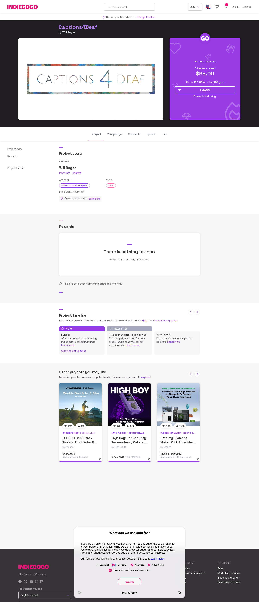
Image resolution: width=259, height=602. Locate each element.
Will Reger (68, 32)
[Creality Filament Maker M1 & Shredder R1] (178, 404)
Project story (14, 148)
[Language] (208, 7)
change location (146, 17)
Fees (220, 568)
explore (145, 377)
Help (144, 320)
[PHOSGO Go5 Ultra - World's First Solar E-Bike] (80, 404)
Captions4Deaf (78, 27)
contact (76, 172)
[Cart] (217, 7)
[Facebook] (20, 582)
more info (64, 172)
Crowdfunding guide (165, 320)
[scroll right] (197, 312)
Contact (185, 568)
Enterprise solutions (229, 581)
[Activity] (225, 7)
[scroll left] (190, 312)
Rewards (12, 156)
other (110, 185)
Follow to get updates (73, 350)
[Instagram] (36, 582)
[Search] (108, 7)
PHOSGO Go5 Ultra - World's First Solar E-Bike (78, 442)
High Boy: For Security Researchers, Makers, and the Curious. (128, 442)
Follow (205, 89)
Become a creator (228, 577)
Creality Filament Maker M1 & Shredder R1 (176, 442)
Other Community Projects (74, 185)
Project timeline (16, 167)
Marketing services (229, 572)
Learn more (68, 345)
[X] (25, 582)
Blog (183, 577)
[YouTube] (31, 582)
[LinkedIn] (41, 582)
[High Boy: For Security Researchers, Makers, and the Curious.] (129, 404)
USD (192, 6)
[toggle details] (101, 460)
